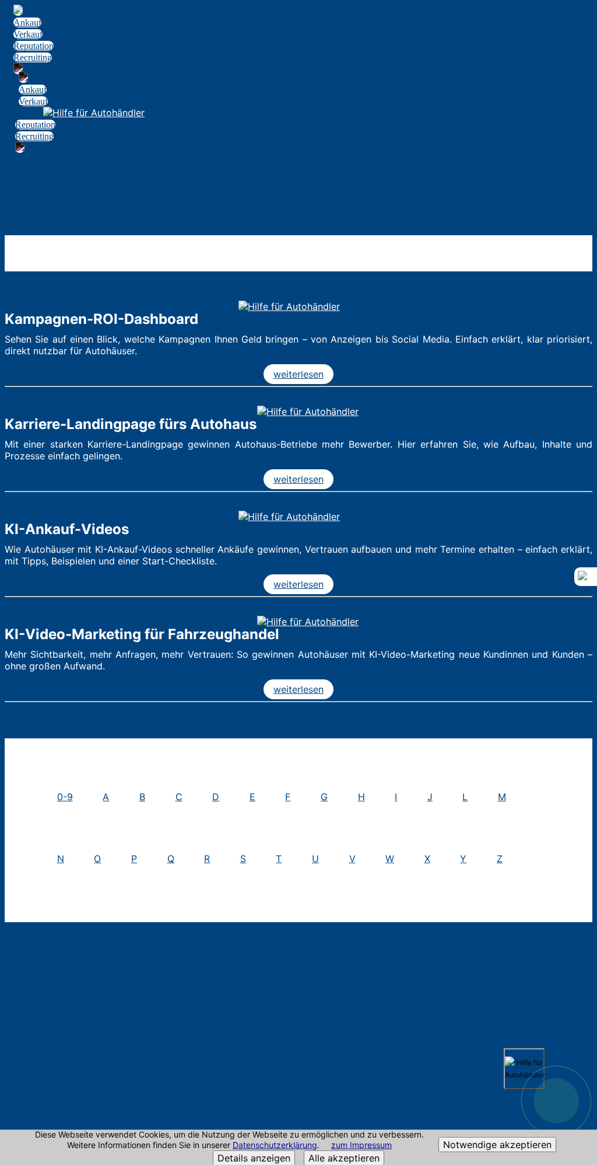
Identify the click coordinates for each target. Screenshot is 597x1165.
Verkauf (28, 34)
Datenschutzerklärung (275, 1145)
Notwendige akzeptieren (497, 1144)
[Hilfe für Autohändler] (289, 306)
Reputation (33, 46)
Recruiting (32, 57)
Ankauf (27, 22)
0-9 (65, 797)
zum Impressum (361, 1145)
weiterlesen (298, 374)
